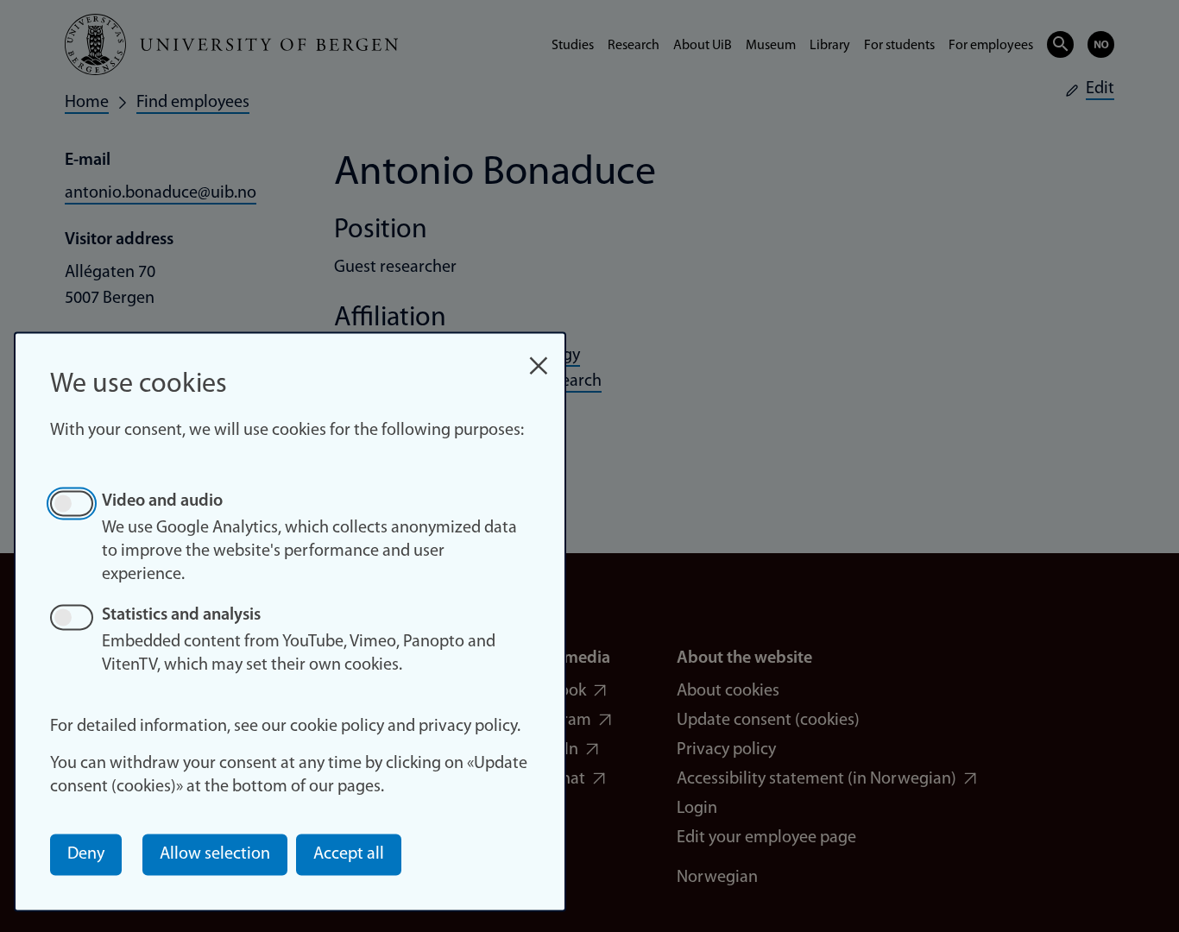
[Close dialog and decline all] (539, 357)
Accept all (348, 854)
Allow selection (215, 854)
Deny (85, 854)
